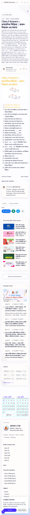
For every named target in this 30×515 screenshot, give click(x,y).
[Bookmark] (25, 2)
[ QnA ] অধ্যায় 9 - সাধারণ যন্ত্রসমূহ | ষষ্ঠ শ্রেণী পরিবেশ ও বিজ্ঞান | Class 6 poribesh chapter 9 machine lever (15, 309)
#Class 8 (4, 203)
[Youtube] (22, 435)
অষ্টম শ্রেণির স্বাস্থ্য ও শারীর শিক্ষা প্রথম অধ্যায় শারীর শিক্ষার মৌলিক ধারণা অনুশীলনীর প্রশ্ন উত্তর (21, 249)
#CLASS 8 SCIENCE (13, 203)
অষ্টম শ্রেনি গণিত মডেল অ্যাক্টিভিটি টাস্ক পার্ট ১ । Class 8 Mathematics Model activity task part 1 (21, 256)
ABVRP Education (9, 2)
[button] (27, 2)
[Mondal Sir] (9, 68)
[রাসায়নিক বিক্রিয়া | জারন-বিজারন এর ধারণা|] (15, 94)
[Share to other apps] (23, 211)
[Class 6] (16, 304)
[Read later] (20, 69)
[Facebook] (5, 435)
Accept (10, 510)
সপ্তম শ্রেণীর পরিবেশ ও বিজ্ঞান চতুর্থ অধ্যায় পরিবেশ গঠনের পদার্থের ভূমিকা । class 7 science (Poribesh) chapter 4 (15, 355)
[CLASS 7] (17, 329)
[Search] (22, 2)
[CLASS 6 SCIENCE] (23, 319)
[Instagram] (11, 435)
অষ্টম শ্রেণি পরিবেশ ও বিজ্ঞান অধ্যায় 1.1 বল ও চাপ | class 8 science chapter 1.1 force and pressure (21, 234)
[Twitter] (17, 435)
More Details (22, 510)
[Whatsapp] (6, 437)
